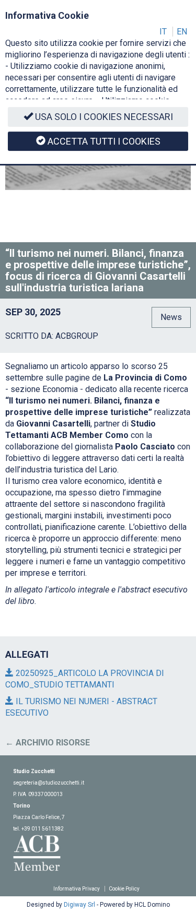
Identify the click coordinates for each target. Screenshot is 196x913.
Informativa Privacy (76, 889)
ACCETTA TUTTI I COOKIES (104, 141)
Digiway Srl (79, 904)
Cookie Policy (124, 889)
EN (182, 32)
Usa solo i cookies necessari (104, 116)
